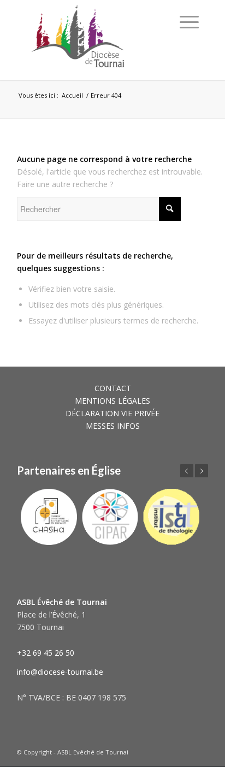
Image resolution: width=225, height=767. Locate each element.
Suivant (201, 470)
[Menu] (189, 22)
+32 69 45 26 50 (45, 653)
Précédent (186, 470)
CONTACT (112, 388)
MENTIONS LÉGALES (112, 401)
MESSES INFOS (113, 426)
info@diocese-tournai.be (60, 672)
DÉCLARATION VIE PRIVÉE (112, 413)
